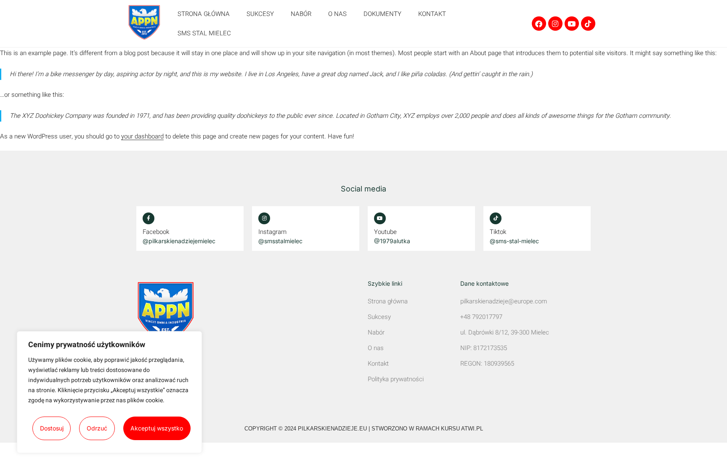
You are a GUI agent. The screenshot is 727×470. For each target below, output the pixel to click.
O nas (337, 14)
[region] (109, 392)
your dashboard (142, 136)
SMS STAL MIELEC (204, 33)
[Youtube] (572, 23)
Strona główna (204, 14)
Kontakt (432, 14)
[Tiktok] (588, 23)
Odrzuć (97, 428)
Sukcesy (260, 14)
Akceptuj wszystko (156, 428)
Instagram (272, 231)
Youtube (385, 231)
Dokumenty (382, 14)
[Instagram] (555, 23)
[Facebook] (539, 23)
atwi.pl (472, 428)
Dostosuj (52, 428)
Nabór (301, 14)
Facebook (156, 231)
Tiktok (498, 231)
